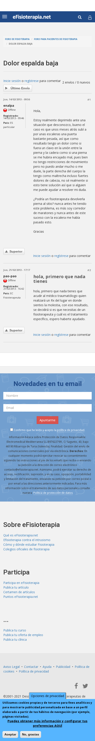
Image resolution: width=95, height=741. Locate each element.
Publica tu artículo (16, 587)
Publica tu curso (14, 630)
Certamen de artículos (19, 592)
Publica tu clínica (15, 639)
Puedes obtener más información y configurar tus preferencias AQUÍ (47, 723)
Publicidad (63, 667)
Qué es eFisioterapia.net (20, 535)
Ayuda (47, 667)
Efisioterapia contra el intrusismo (26, 540)
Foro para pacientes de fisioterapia (55, 39)
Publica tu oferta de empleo (23, 635)
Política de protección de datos (53, 493)
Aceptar (10, 734)
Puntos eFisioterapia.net (20, 597)
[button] (90, 17)
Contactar (31, 667)
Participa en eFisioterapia (21, 583)
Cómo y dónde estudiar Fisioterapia (28, 544)
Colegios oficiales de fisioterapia (26, 549)
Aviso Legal (11, 667)
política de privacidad (70, 430)
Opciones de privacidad (47, 696)
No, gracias (30, 734)
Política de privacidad (34, 671)
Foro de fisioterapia (17, 39)
